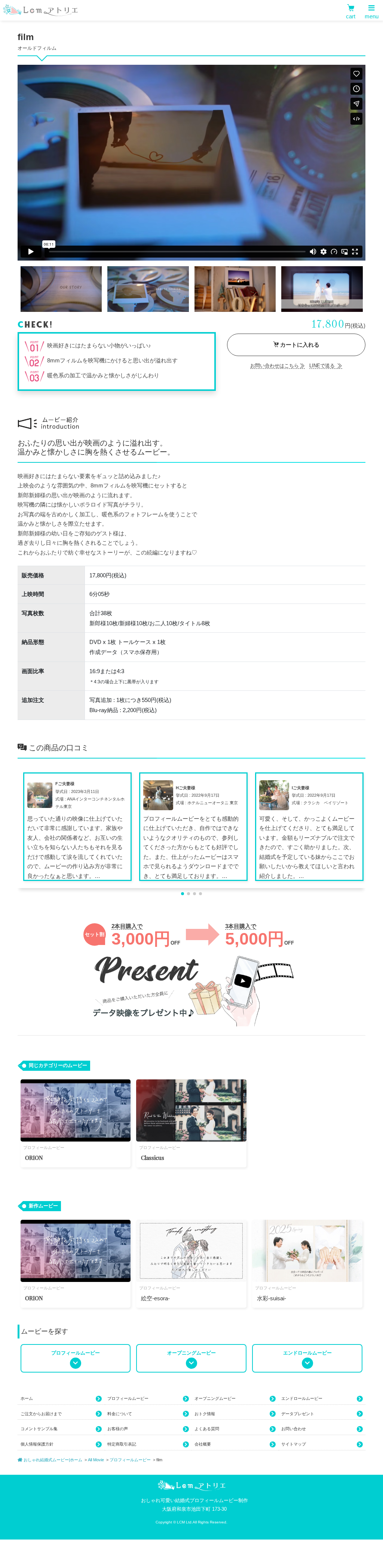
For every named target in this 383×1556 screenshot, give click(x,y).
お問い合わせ (293, 1428)
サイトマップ (293, 1444)
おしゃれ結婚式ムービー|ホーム (52, 1460)
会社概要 (202, 1444)
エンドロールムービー (301, 1398)
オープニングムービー (215, 1398)
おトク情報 (204, 1413)
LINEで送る (322, 365)
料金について (119, 1413)
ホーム (27, 1398)
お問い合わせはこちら (274, 365)
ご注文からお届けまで (41, 1413)
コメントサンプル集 (39, 1428)
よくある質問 (206, 1428)
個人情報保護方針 (37, 1444)
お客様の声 (117, 1428)
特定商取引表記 (121, 1444)
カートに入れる (299, 344)
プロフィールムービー (127, 1398)
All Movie (96, 1460)
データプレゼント (297, 1413)
